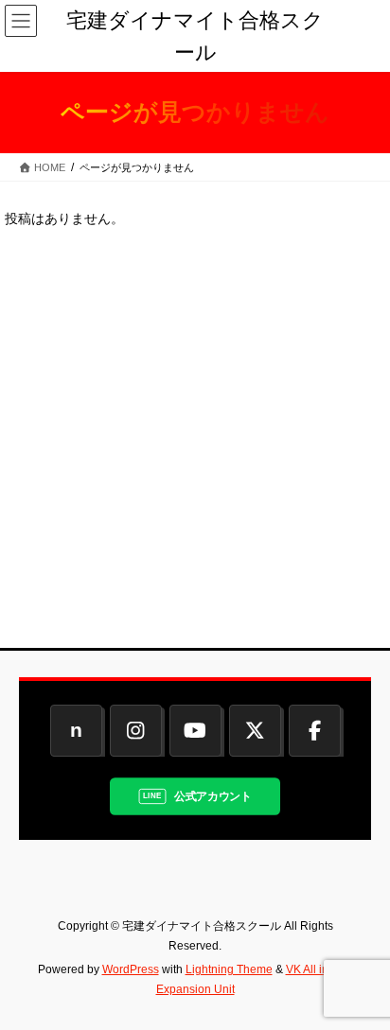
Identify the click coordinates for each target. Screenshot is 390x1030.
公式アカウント (213, 795)
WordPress (130, 969)
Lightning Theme (229, 969)
